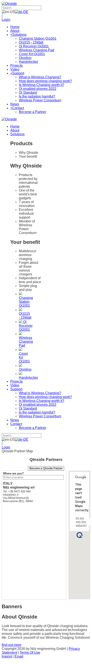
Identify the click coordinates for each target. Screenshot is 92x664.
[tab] (29, 153)
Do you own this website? (81, 522)
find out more (11, 645)
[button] (79, 535)
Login (6, 19)
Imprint (7, 656)
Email (19, 656)
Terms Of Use (30, 652)
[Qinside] (9, 3)
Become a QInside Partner (46, 468)
